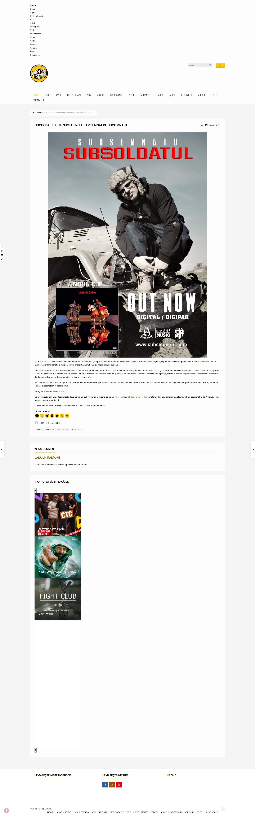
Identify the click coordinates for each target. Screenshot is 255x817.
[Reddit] (57, 416)
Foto (32, 51)
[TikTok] (2, 259)
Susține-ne (35, 55)
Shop (32, 9)
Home (33, 5)
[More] (67, 416)
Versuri (33, 48)
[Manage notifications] (6, 810)
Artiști (32, 23)
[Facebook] (2, 247)
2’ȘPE (33, 12)
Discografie (35, 26)
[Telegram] (47, 416)
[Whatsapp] (42, 416)
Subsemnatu (77, 430)
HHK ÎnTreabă (36, 16)
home (39, 430)
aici (62, 391)
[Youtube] (2, 255)
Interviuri (34, 44)
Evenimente (35, 33)
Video (32, 37)
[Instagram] (2, 251)
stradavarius (63, 430)
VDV (32, 19)
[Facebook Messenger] (52, 416)
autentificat (52, 464)
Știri (32, 30)
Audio (32, 41)
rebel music (49, 430)
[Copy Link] (62, 416)
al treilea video (135, 397)
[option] (58, 514)
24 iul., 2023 (54, 423)
